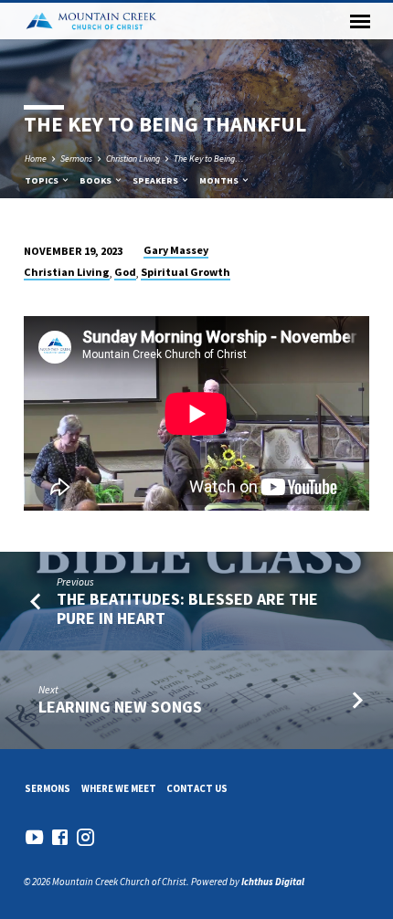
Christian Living (133, 158)
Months (219, 180)
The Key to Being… (209, 158)
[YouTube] (34, 837)
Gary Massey (175, 250)
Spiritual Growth (185, 272)
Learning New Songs (120, 706)
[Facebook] (59, 837)
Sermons (76, 158)
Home (36, 158)
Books (96, 180)
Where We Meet (118, 788)
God (125, 272)
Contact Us (197, 788)
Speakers (156, 180)
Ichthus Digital (272, 881)
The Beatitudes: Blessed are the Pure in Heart (187, 608)
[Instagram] (85, 837)
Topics (42, 180)
